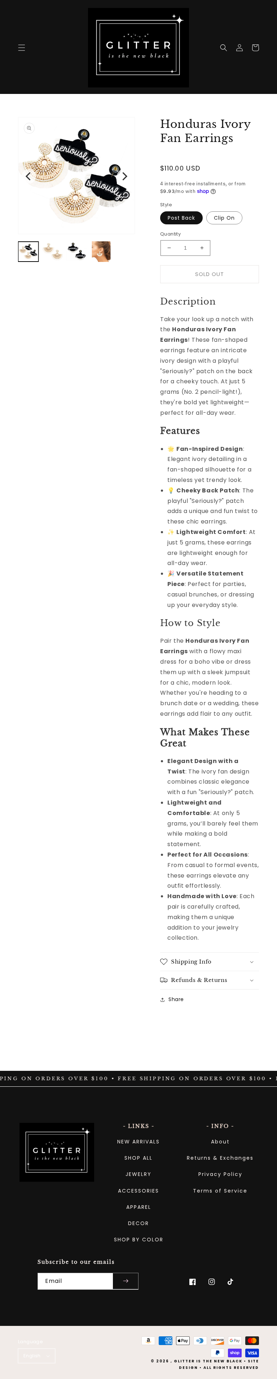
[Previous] (29, 176)
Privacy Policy (220, 1174)
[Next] (124, 176)
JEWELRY (138, 1174)
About (220, 1141)
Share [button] (176, 999)
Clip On (224, 217)
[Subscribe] (125, 1281)
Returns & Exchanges (220, 1158)
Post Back (181, 217)
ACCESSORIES (138, 1190)
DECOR (138, 1223)
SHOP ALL (138, 1158)
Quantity (170, 233)
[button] (22, 48)
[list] (76, 176)
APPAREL (138, 1207)
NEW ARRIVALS (138, 1141)
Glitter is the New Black (208, 1361)
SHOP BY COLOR (138, 1239)
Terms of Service (220, 1190)
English (32, 1355)
